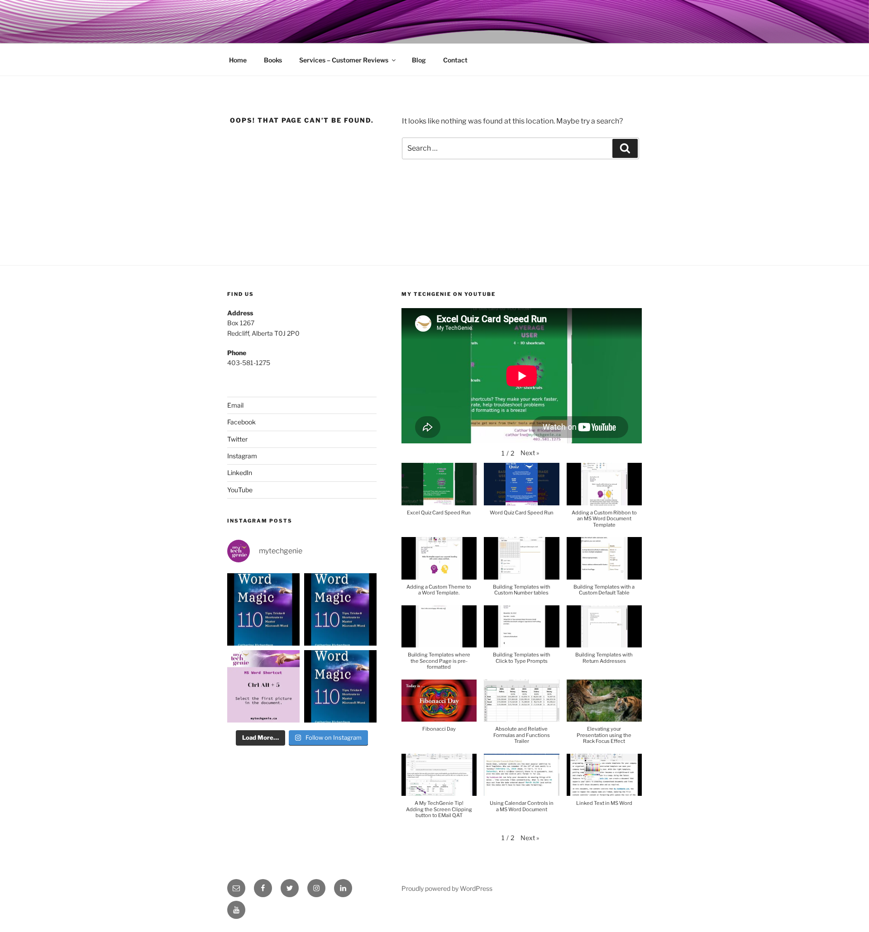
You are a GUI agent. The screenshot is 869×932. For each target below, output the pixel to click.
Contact (455, 60)
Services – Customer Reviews (343, 60)
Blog (419, 60)
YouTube (240, 490)
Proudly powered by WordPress (446, 888)
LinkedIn (239, 472)
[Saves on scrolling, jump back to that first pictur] (263, 686)
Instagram (242, 456)
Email (235, 405)
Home (238, 60)
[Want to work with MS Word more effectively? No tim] (263, 609)
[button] (530, 453)
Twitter (237, 439)
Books (273, 60)
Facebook (241, 422)
